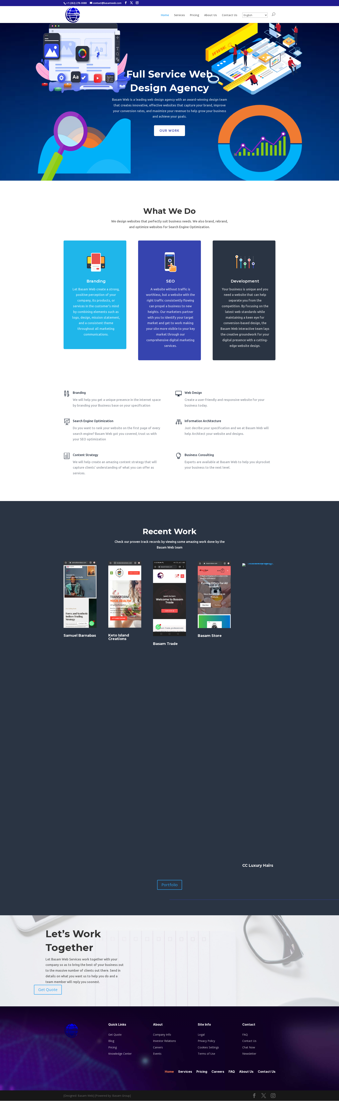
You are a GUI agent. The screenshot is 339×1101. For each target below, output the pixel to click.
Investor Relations (164, 1041)
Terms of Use (206, 1053)
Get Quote (47, 989)
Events (157, 1053)
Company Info (162, 1034)
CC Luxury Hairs (257, 865)
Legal (201, 1034)
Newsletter (249, 1053)
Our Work (169, 130)
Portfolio (169, 884)
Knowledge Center (120, 1053)
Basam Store (210, 636)
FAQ (245, 1034)
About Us (210, 15)
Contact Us (229, 15)
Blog (111, 1041)
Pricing (194, 15)
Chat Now (248, 1047)
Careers (158, 1047)
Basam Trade (165, 644)
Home (165, 15)
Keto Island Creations (118, 637)
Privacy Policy (206, 1041)
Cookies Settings (208, 1047)
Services (179, 15)
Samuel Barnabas (80, 635)
